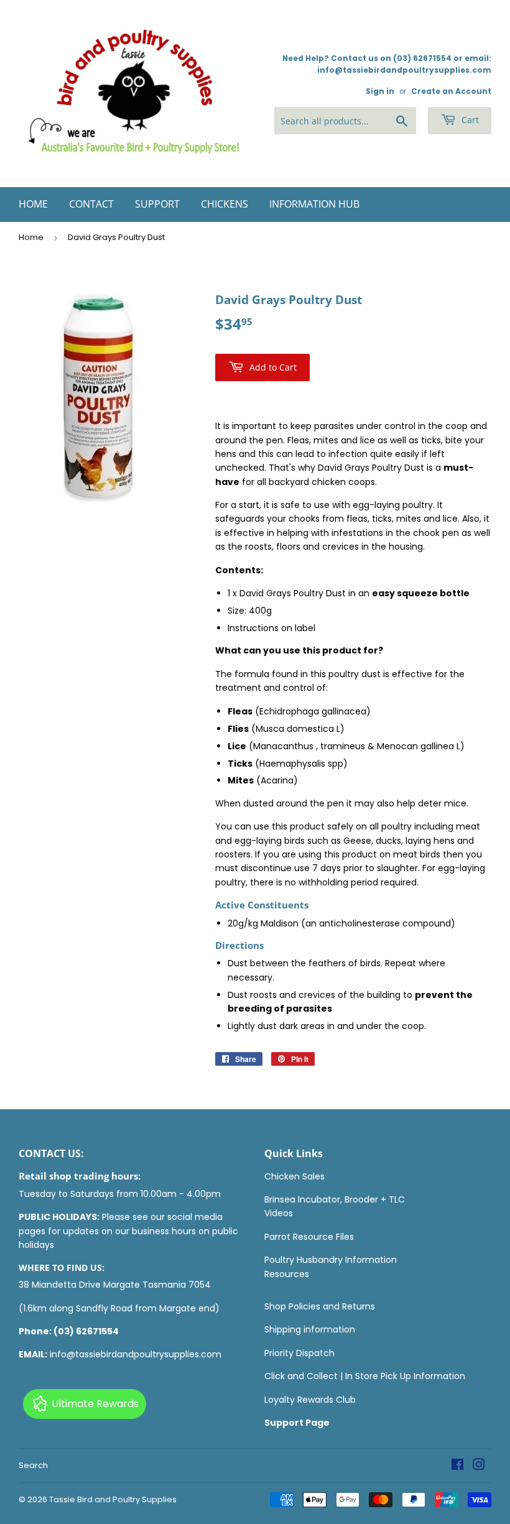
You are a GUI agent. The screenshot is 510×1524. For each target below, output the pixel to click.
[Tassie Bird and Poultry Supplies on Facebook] (457, 1466)
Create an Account (451, 91)
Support (157, 204)
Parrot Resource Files (309, 1237)
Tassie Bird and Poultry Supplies (113, 1499)
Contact (91, 204)
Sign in (380, 91)
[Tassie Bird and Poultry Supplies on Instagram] (479, 1466)
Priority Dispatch (299, 1353)
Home (33, 204)
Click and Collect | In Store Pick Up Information (364, 1376)
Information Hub (314, 204)
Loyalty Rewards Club (310, 1399)
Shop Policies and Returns (319, 1306)
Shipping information (309, 1329)
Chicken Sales (294, 1176)
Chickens (224, 204)
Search (33, 1465)
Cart (469, 120)
